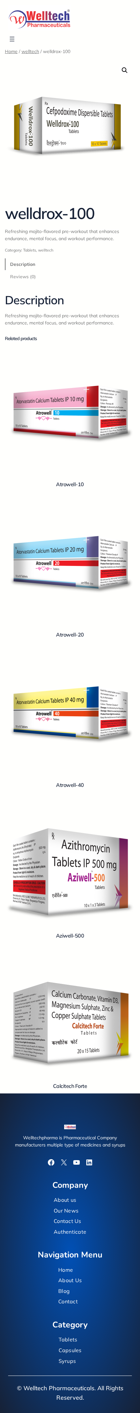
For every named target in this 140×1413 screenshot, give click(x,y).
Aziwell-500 (70, 935)
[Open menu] (12, 39)
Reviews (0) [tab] (23, 277)
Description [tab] (22, 264)
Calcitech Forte (70, 1086)
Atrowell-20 (70, 634)
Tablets (29, 250)
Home (11, 51)
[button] (125, 70)
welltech (30, 51)
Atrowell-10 (70, 484)
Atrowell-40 (70, 785)
